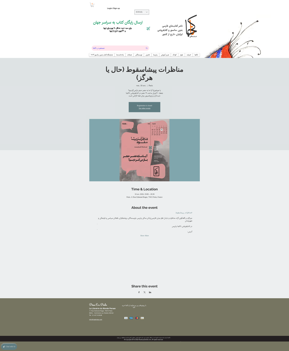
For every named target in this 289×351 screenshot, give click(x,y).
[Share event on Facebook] (139, 292)
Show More (144, 236)
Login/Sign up (113, 8)
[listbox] (141, 12)
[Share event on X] (144, 292)
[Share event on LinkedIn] (150, 292)
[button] (92, 5)
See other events (144, 108)
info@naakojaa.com (95, 319)
